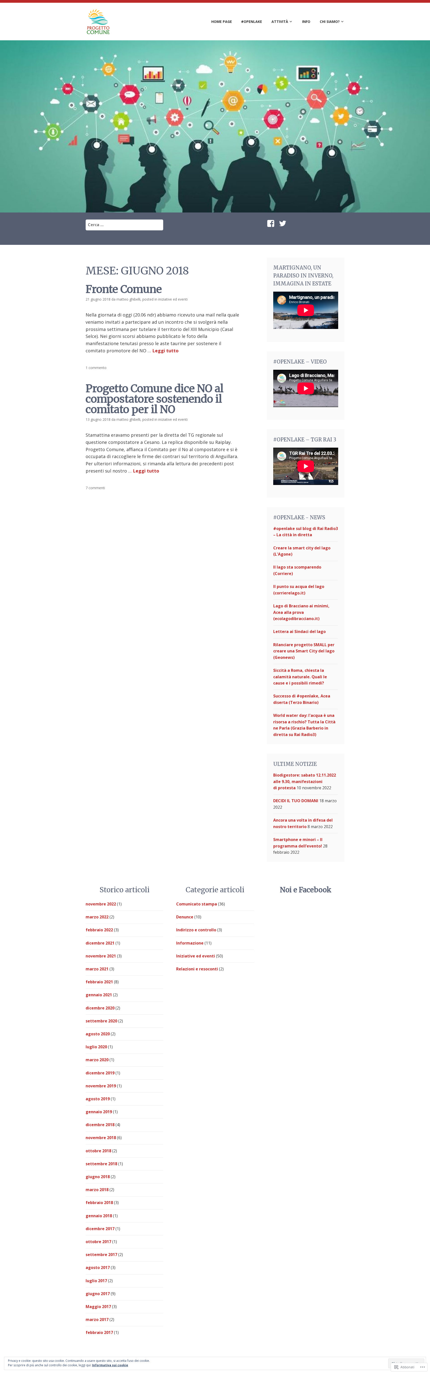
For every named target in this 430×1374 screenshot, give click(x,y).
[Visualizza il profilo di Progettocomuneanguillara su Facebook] (271, 223)
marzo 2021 (97, 969)
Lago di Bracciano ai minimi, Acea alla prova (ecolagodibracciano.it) (301, 612)
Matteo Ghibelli (128, 299)
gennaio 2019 (99, 1111)
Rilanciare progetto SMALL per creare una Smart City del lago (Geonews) (303, 651)
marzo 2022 (97, 917)
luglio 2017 (96, 1280)
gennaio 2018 (99, 1215)
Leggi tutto (165, 351)
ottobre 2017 (98, 1241)
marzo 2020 (97, 1059)
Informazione (190, 943)
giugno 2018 (98, 1176)
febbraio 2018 (99, 1202)
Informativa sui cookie (110, 1365)
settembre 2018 (101, 1163)
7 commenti (95, 487)
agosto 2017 (98, 1267)
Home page (221, 21)
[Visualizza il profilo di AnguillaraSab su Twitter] (283, 223)
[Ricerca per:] (124, 224)
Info (306, 21)
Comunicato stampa (196, 904)
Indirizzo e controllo (196, 930)
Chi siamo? (330, 21)
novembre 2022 (101, 904)
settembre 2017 (101, 1254)
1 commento (96, 367)
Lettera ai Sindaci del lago (299, 631)
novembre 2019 (101, 1086)
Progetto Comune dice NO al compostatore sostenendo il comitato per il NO (154, 399)
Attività (279, 21)
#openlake (251, 21)
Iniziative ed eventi (173, 299)
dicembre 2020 (100, 1008)
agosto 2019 (98, 1099)
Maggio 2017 (98, 1306)
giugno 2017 (98, 1293)
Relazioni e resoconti (197, 969)
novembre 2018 (101, 1137)
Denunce (184, 917)
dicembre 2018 (100, 1124)
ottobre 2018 (98, 1151)
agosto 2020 (98, 1034)
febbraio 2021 (99, 982)
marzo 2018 (97, 1189)
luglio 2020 (96, 1047)
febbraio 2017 (99, 1332)
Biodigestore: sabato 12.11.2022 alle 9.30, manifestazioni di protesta (304, 781)
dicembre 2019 (100, 1073)
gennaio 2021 (99, 995)
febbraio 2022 (99, 930)
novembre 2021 (101, 956)
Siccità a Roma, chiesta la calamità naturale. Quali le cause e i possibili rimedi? (300, 677)
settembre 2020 (101, 1021)
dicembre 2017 (100, 1228)
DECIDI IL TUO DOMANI (295, 800)
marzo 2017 (97, 1319)
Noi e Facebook (305, 889)
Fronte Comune (124, 289)
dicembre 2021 (100, 943)
